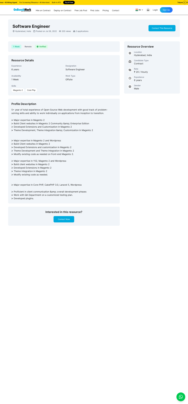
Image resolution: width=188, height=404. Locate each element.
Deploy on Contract (62, 10)
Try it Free (69, 2)
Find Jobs (94, 10)
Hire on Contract (43, 10)
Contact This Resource (162, 28)
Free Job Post (81, 10)
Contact (115, 10)
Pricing (106, 10)
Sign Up (166, 10)
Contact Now (64, 219)
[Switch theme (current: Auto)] (148, 9)
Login (155, 10)
